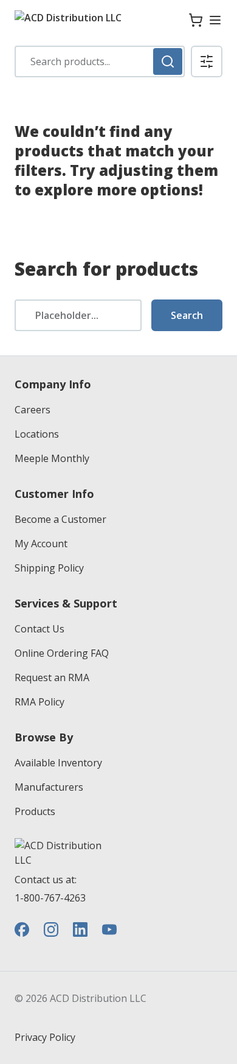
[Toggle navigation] (215, 20)
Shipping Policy (49, 568)
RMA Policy (39, 702)
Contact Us (39, 628)
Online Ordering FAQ (62, 653)
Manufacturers (49, 787)
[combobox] (100, 61)
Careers (32, 409)
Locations (37, 434)
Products (35, 811)
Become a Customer (60, 519)
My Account (41, 543)
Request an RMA (52, 677)
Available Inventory (58, 762)
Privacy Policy (45, 1037)
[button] (206, 61)
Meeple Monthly (52, 458)
